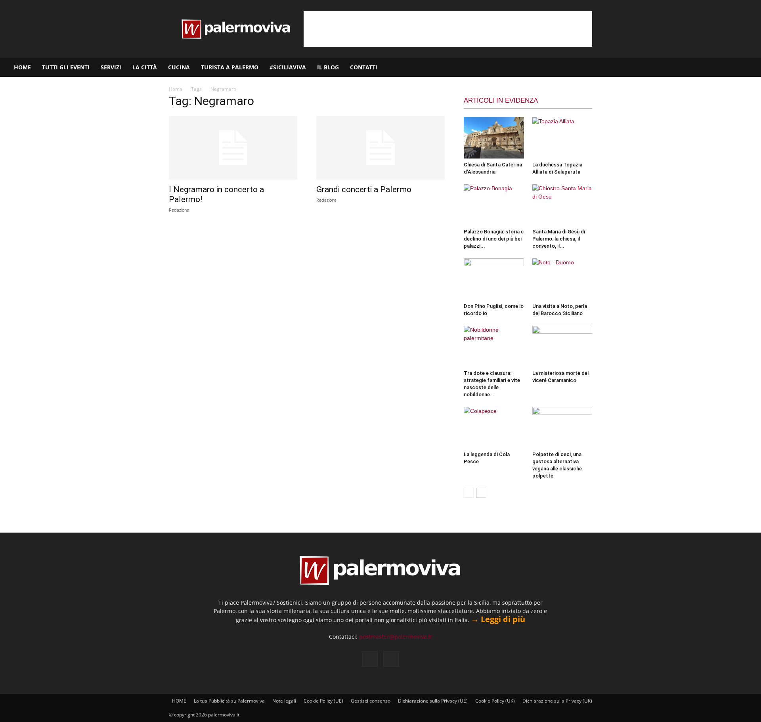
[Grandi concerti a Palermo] (380, 148)
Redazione (179, 210)
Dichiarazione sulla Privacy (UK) (557, 700)
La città (144, 67)
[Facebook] (716, 67)
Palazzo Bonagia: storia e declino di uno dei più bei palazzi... (494, 239)
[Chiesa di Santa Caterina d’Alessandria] (494, 138)
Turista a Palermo (229, 67)
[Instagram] (730, 67)
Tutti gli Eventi (66, 67)
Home (175, 89)
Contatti (363, 67)
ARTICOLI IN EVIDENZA (501, 100)
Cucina (179, 67)
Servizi (111, 67)
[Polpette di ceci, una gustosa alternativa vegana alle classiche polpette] (562, 427)
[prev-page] (469, 493)
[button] (751, 68)
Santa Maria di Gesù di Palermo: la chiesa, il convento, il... (558, 239)
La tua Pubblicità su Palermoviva (229, 700)
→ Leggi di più (498, 619)
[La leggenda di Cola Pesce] (494, 427)
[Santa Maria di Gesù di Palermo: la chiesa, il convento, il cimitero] (562, 204)
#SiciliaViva (288, 67)
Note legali (284, 700)
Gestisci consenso (370, 700)
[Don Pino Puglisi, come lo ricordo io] (494, 279)
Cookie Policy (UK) (495, 700)
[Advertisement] (448, 29)
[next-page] (481, 493)
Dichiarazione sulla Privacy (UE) (433, 700)
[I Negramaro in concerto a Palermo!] (233, 148)
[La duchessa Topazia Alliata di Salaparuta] (562, 138)
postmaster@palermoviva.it (395, 636)
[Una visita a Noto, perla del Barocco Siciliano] (562, 279)
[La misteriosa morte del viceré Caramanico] (562, 346)
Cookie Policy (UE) (323, 700)
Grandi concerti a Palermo (363, 189)
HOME (22, 67)
